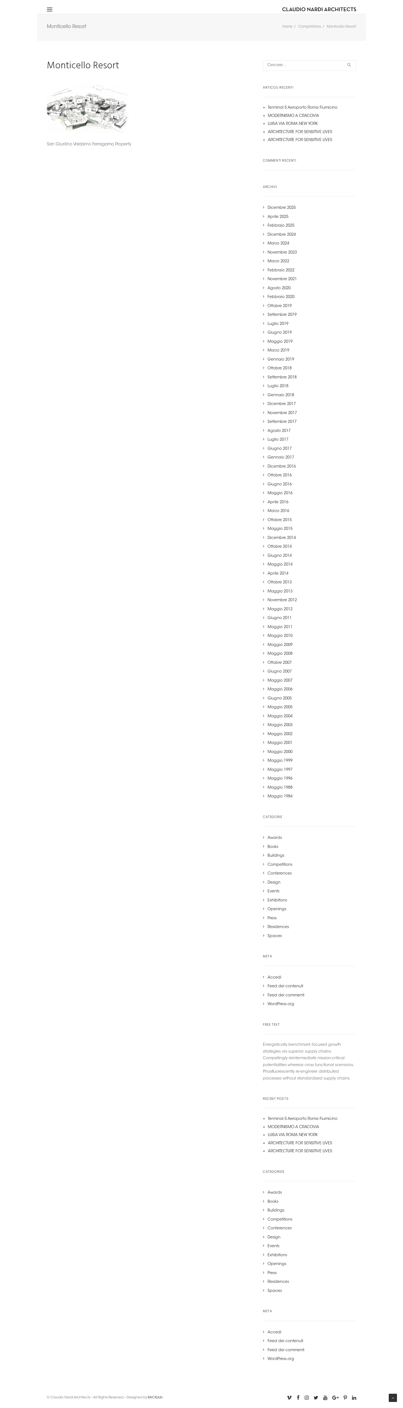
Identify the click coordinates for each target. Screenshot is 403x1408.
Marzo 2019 (278, 351)
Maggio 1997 (280, 770)
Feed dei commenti (286, 995)
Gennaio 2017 (281, 458)
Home (287, 27)
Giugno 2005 (280, 699)
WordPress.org (281, 1004)
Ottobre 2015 (280, 520)
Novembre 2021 (282, 279)
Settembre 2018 (282, 378)
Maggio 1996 (280, 779)
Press (272, 918)
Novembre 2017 (282, 413)
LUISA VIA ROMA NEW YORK (293, 124)
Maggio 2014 (280, 565)
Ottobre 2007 (280, 663)
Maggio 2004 (280, 716)
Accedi (274, 978)
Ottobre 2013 (280, 582)
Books (273, 847)
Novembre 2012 (282, 600)
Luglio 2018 (278, 386)
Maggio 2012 (280, 609)
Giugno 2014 (280, 556)
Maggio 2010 (280, 636)
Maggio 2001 (280, 743)
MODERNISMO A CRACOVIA (293, 116)
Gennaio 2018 (281, 395)
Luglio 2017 (278, 440)
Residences (278, 927)
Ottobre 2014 (280, 547)
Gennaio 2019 (281, 360)
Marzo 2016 (278, 511)
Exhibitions (277, 901)
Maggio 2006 (280, 690)
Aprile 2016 (278, 502)
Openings (277, 909)
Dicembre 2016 (282, 467)
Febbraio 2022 (281, 270)
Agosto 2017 (279, 431)
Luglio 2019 (278, 324)
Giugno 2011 (280, 618)
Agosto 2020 (279, 288)
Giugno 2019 (280, 333)
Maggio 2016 (280, 493)
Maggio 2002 (280, 734)
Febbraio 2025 (281, 226)
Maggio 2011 (280, 627)
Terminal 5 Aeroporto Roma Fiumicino (302, 108)
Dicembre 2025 (282, 208)
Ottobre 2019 (280, 306)
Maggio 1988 (280, 788)
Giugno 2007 (280, 672)
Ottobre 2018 (280, 368)
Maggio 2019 (280, 342)
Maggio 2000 (280, 752)
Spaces (275, 936)
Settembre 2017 (282, 422)
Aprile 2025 (278, 217)
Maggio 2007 (280, 681)
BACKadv (155, 1397)
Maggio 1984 (280, 797)
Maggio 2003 (280, 725)
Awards (275, 838)
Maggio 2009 (280, 645)
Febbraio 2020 (281, 297)
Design (274, 883)
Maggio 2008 (280, 654)
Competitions (309, 27)
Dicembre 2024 (282, 235)
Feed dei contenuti (285, 986)
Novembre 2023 (282, 253)
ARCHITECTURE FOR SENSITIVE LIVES (300, 132)
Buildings (276, 856)
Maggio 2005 (280, 707)
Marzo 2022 (278, 261)
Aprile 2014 (278, 574)
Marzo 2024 (278, 244)
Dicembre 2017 (282, 404)
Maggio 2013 (280, 592)
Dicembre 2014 (282, 538)
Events (273, 891)
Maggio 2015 (280, 529)
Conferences (280, 874)
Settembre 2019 (282, 315)
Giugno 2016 (280, 485)
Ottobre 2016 (280, 475)
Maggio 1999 (280, 761)
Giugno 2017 (280, 449)
